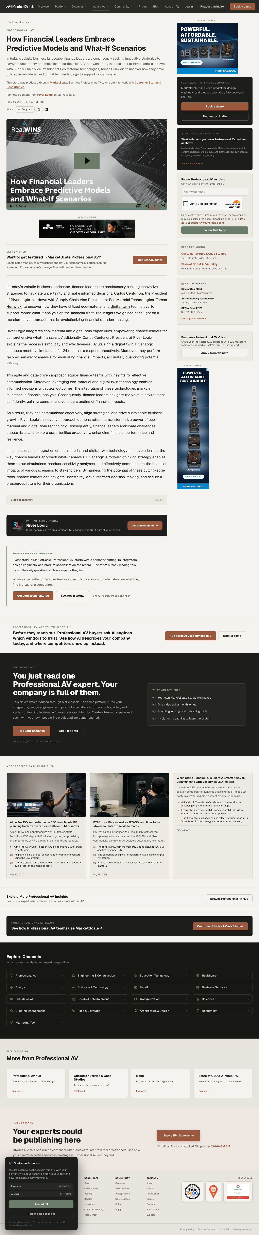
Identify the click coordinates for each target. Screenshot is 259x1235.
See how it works (72, 595)
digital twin (120, 306)
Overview (43, 6)
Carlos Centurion (128, 293)
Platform (60, 6)
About (169, 6)
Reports (88, 1193)
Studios (88, 1198)
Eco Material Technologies (131, 299)
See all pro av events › (193, 318)
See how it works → (192, 163)
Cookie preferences (243, 1229)
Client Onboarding (93, 1209)
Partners (150, 1204)
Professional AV (20, 30)
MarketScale (58, 82)
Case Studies (91, 1188)
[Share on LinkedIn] (46, 109)
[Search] (177, 6)
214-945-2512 (220, 1146)
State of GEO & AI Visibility (199, 264)
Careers (150, 1198)
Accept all (41, 1204)
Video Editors (122, 1188)
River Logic (45, 94)
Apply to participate (214, 353)
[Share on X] (39, 109)
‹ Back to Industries (17, 22)
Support (150, 1214)
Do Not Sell (223, 1229)
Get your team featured (33, 595)
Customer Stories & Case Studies (203, 253)
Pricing (143, 6)
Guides (119, 1204)
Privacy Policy (187, 1229)
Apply (118, 1209)
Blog (156, 6)
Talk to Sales (152, 1193)
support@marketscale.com (207, 222)
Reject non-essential (41, 1214)
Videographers (123, 1193)
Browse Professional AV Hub (229, 899)
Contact (150, 1188)
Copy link (27, 109)
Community (122, 6)
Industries (98, 6)
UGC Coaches (122, 1198)
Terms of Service (206, 1229)
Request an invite (212, 6)
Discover (77, 6)
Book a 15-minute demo (178, 1135)
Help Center (90, 1214)
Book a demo (215, 106)
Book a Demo (153, 1209)
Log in (189, 6)
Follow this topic (215, 230)
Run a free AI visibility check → (191, 636)
